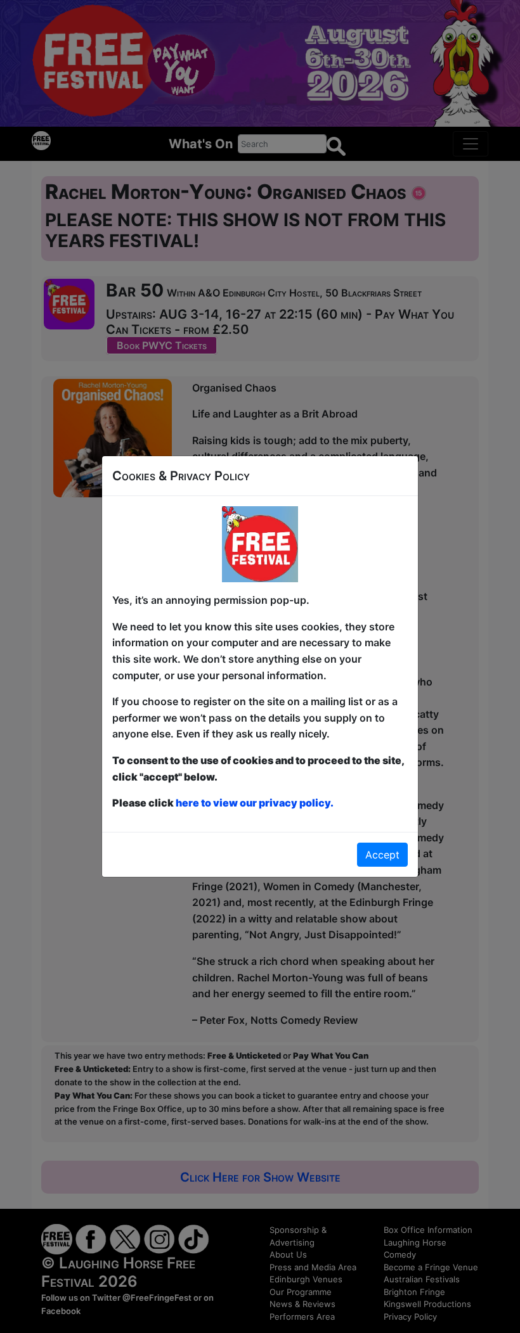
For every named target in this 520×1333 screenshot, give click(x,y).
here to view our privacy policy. (255, 802)
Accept (382, 854)
